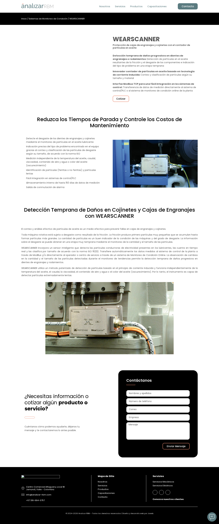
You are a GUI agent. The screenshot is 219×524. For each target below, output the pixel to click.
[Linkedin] (155, 492)
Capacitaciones (157, 6)
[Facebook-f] (161, 492)
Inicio (24, 18)
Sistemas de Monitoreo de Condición (48, 18)
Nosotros (104, 6)
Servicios (120, 6)
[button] (172, 6)
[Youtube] (167, 492)
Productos (136, 6)
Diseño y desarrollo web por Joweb (137, 513)
